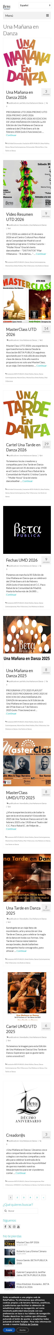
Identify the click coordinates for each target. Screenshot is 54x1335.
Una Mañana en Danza (34, 103)
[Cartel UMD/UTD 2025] (27, 995)
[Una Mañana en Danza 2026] (27, 61)
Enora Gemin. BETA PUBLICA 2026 (31, 1262)
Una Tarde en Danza (41, 266)
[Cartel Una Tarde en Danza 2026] (27, 414)
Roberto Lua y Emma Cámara (31, 1251)
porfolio (23, 103)
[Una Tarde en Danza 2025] (27, 877)
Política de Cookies (29, 1324)
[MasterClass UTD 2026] (27, 298)
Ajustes (23, 1330)
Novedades (24, 225)
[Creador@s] (27, 1104)
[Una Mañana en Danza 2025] (27, 639)
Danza (7, 147)
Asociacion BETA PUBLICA (31, 143)
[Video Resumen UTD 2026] (27, 183)
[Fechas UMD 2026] (27, 529)
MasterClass (39, 147)
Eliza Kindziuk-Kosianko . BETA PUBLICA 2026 (32, 1285)
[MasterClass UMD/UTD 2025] (27, 762)
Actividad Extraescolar (14, 143)
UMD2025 (17, 1185)
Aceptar (9, 1330)
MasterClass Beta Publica (14, 266)
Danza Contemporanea (18, 147)
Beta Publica (45, 143)
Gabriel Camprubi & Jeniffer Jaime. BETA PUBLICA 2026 (31, 1273)
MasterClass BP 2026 (27, 1242)
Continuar (11, 135)
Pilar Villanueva (29, 266)
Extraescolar (30, 147)
